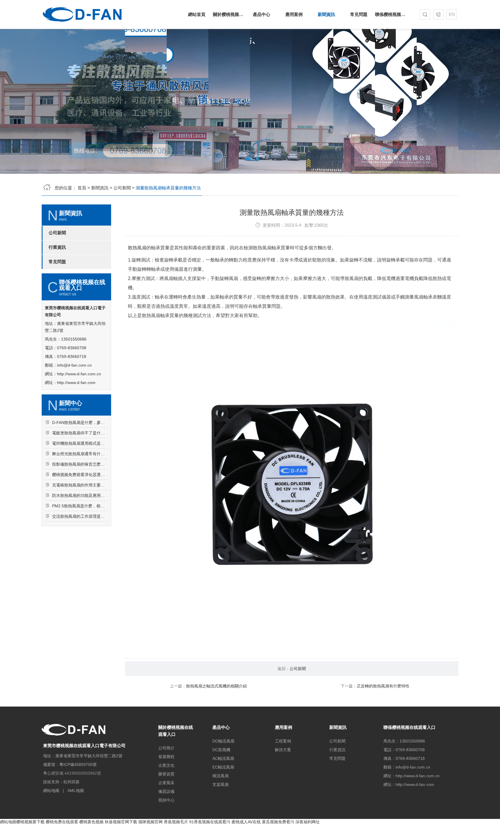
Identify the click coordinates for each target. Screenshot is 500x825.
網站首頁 (196, 14)
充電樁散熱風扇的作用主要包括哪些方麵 (80, 485)
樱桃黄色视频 (91, 821)
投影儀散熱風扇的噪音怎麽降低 (80, 464)
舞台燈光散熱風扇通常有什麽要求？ (80, 453)
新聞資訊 (326, 14)
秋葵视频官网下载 (121, 821)
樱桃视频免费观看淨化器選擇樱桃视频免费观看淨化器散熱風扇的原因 (80, 474)
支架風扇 (220, 784)
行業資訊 (57, 247)
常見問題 (358, 14)
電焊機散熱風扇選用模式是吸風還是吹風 (80, 443)
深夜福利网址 (307, 821)
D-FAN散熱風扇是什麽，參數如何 (80, 422)
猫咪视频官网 (150, 821)
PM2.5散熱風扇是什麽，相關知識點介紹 (80, 506)
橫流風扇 (220, 775)
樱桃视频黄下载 (30, 821)
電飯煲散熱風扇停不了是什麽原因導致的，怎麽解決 (80, 433)
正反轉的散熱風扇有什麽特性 (383, 686)
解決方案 (283, 749)
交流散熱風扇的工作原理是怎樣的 (80, 516)
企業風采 (166, 782)
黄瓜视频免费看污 (278, 821)
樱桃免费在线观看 (62, 821)
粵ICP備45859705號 (78, 764)
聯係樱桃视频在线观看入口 (391, 14)
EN (452, 14)
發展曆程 (166, 756)
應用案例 (294, 14)
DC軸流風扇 (223, 741)
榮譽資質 (166, 774)
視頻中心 (166, 800)
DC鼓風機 (221, 749)
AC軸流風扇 (223, 758)
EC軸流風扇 (223, 767)
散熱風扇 (137, 247)
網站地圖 (51, 790)
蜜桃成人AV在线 (246, 821)
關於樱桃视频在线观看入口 (229, 14)
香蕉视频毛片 (176, 821)
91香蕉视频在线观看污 (209, 821)
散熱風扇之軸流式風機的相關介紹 (216, 686)
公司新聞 (122, 187)
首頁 (82, 187)
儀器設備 (166, 791)
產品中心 (261, 14)
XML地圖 (75, 790)
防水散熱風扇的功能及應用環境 (80, 495)
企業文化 (166, 765)
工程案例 (283, 741)
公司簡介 (166, 748)
